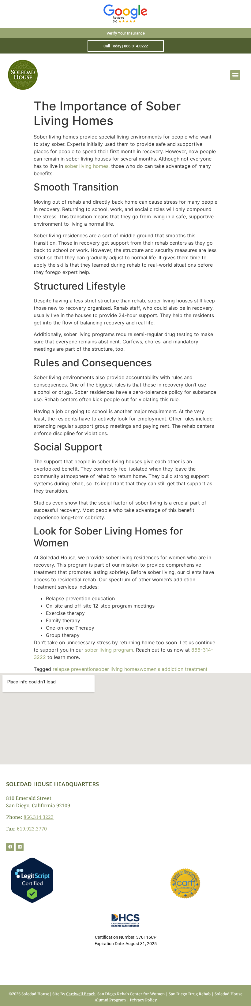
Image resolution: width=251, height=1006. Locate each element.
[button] (235, 75)
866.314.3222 (39, 817)
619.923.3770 (32, 828)
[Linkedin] (20, 847)
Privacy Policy (143, 1000)
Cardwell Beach (81, 994)
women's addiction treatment (174, 669)
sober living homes (86, 166)
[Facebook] (10, 847)
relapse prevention (74, 669)
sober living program (109, 650)
